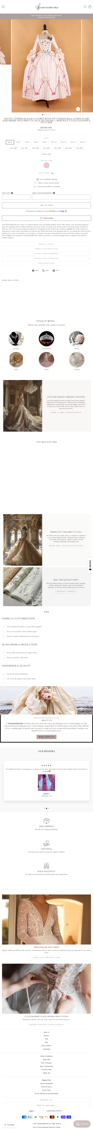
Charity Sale (46, 1073)
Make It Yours (46, 244)
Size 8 (45, 142)
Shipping (39, 130)
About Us (46, 1032)
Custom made (46, 154)
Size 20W (35, 148)
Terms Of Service (46, 1087)
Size (46, 138)
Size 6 (36, 142)
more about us (46, 737)
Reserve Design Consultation (46, 1024)
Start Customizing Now (46, 957)
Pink (46, 165)
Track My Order (47, 1069)
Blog (46, 1042)
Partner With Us (46, 1045)
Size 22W (46, 148)
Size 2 (19, 142)
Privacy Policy (46, 1090)
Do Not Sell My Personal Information (46, 1093)
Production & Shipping (46, 258)
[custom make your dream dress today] (46, 989)
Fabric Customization (46, 249)
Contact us (46, 1100)
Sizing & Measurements (46, 254)
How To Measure (46, 1063)
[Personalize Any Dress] (46, 920)
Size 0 (10, 142)
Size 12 (63, 142)
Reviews (46, 1035)
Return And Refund (46, 1083)
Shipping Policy (46, 1080)
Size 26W (68, 148)
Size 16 (82, 142)
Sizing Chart (46, 1059)
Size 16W (13, 148)
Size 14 (73, 142)
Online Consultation (46, 1056)
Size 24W (57, 148)
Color (46, 161)
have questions (46, 263)
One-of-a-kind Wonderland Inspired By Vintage (46, 1127)
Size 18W (24, 148)
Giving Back (46, 1049)
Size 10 (53, 142)
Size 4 (27, 142)
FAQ (46, 1039)
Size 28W (79, 148)
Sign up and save (46, 1105)
